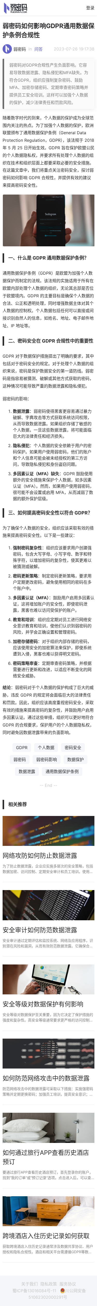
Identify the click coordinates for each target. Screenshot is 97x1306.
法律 (29, 436)
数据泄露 (27, 771)
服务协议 (67, 1283)
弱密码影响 (46, 759)
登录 (90, 7)
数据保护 (75, 759)
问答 (38, 49)
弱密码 (19, 49)
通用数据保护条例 (62, 771)
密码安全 (73, 747)
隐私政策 (48, 1283)
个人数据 (46, 747)
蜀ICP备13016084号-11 (34, 1290)
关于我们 (29, 1283)
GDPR (21, 747)
